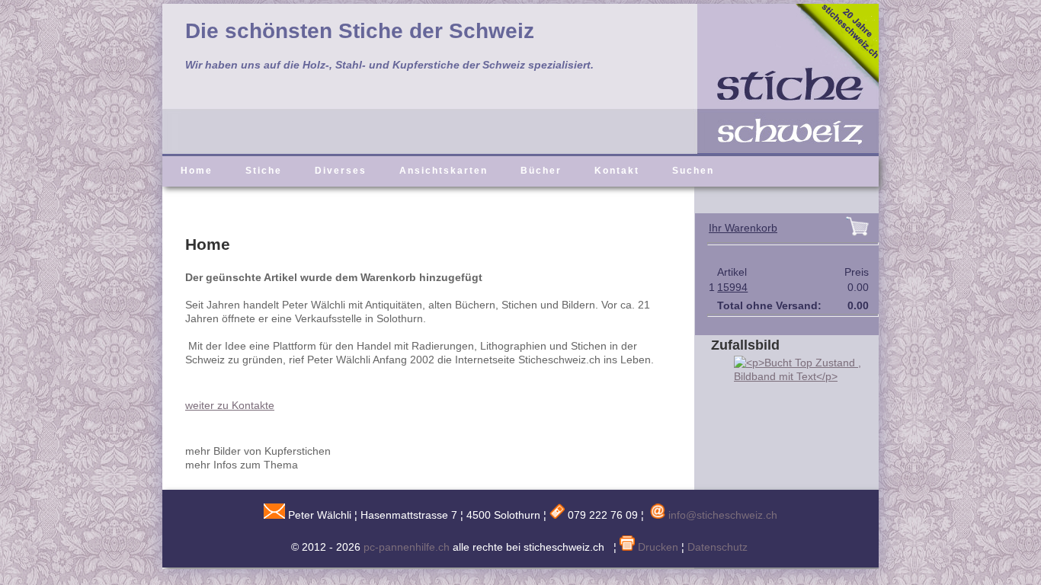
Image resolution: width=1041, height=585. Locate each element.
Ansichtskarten (443, 170)
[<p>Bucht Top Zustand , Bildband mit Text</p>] (795, 376)
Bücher (541, 170)
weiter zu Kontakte (229, 405)
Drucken (656, 547)
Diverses (341, 170)
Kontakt (616, 170)
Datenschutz (717, 547)
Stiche (263, 170)
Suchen (693, 170)
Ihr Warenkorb (743, 228)
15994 (732, 287)
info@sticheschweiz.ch (722, 515)
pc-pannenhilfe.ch (407, 547)
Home (197, 170)
